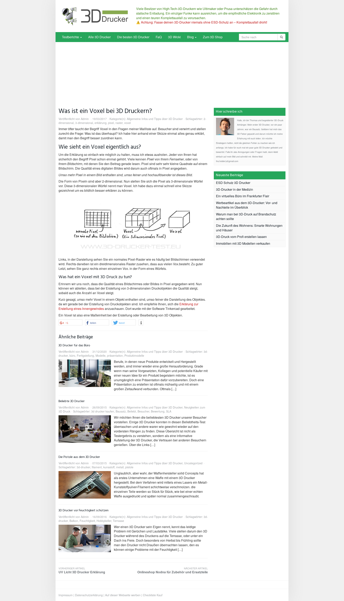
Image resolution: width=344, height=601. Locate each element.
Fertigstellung (85, 355)
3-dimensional (84, 123)
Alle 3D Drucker (99, 37)
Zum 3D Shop (213, 37)
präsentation (115, 355)
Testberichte (71, 37)
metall (120, 467)
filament (97, 467)
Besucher (143, 411)
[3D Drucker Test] (94, 16)
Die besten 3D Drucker (133, 37)
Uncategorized (193, 463)
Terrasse (118, 521)
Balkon (73, 521)
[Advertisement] (172, 72)
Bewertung (157, 411)
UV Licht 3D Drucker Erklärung (82, 570)
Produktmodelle (134, 355)
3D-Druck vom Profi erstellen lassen (241, 236)
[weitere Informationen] (141, 323)
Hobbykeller (104, 521)
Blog (190, 37)
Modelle (101, 355)
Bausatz (121, 411)
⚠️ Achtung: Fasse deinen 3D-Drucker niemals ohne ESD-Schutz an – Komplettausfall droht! (201, 22)
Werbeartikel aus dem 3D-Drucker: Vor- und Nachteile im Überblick (246, 205)
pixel (111, 123)
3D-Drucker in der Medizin (234, 189)
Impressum (66, 595)
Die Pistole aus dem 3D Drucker (79, 457)
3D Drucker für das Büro (74, 345)
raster (119, 123)
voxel (127, 123)
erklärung (101, 123)
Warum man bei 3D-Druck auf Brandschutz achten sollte (246, 216)
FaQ (159, 37)
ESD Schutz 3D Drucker (233, 182)
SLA (168, 411)
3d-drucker (83, 467)
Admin (85, 119)
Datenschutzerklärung (89, 595)
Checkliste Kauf (152, 595)
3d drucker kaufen (102, 411)
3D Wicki (174, 37)
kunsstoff (108, 467)
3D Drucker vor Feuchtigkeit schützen (83, 510)
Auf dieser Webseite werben (123, 595)
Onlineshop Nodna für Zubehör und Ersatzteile (172, 570)
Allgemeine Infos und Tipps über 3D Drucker (155, 119)
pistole (129, 467)
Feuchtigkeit (87, 521)
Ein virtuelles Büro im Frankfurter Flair (242, 196)
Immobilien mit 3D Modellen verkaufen (243, 243)
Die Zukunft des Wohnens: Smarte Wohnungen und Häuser (249, 227)
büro (72, 355)
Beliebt (131, 411)
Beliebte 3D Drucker (72, 401)
